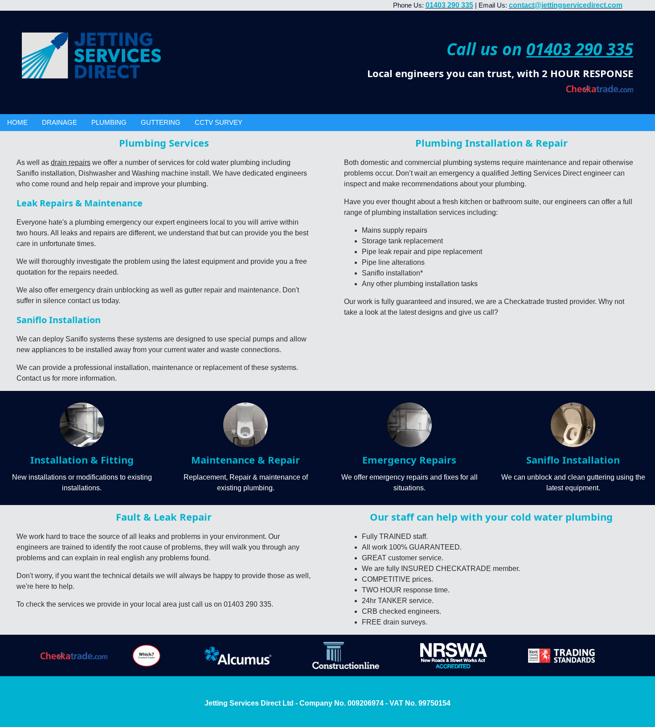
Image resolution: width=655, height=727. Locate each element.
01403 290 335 (579, 49)
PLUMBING (109, 122)
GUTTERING (160, 122)
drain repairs (70, 162)
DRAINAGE (59, 122)
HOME (17, 122)
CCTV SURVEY (218, 122)
